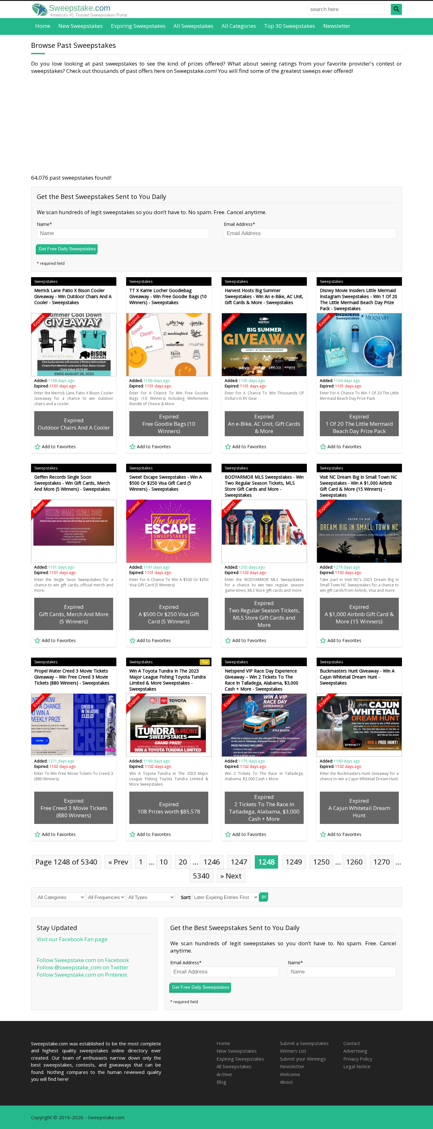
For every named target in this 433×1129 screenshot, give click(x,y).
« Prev (118, 862)
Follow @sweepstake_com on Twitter (82, 967)
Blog (221, 1082)
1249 (294, 862)
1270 (381, 862)
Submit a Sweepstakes (304, 1043)
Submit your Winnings (303, 1059)
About (286, 1082)
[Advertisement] (216, 124)
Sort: (186, 897)
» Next (231, 876)
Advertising (355, 1051)
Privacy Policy (357, 1059)
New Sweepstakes (80, 25)
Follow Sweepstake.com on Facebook (83, 960)
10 (163, 862)
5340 (201, 876)
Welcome (290, 1074)
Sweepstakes (45, 281)
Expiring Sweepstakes (138, 25)
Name (43, 224)
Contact (351, 1043)
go (264, 896)
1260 (354, 862)
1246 (212, 862)
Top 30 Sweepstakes (289, 25)
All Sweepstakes (193, 25)
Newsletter (336, 25)
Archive (224, 1074)
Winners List (293, 1051)
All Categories (239, 25)
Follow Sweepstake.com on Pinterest (82, 974)
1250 (321, 862)
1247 (239, 862)
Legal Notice (357, 1066)
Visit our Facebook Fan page (72, 939)
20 (183, 862)
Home (42, 25)
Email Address (238, 224)
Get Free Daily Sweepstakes (67, 248)
